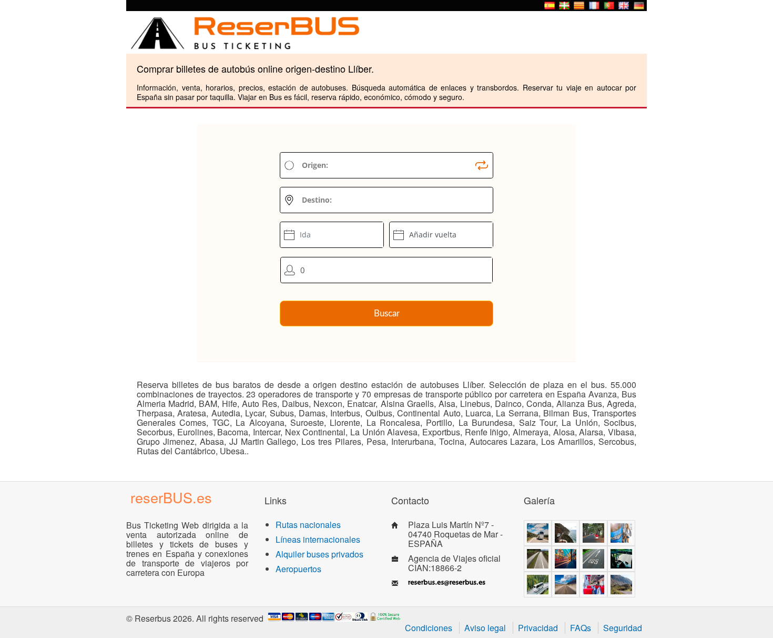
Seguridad (622, 628)
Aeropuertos (298, 569)
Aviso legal (485, 628)
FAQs (580, 628)
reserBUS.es (171, 497)
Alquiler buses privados (319, 554)
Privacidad (538, 628)
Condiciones (428, 628)
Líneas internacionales (318, 539)
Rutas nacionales (308, 525)
